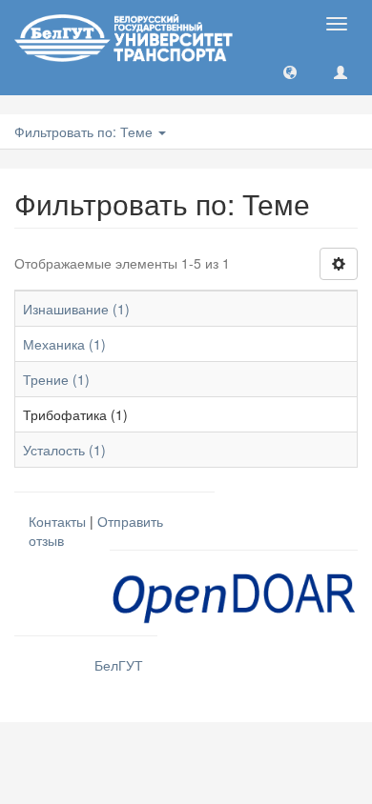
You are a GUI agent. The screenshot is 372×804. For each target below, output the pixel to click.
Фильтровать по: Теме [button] (85, 131)
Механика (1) (64, 343)
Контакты (57, 521)
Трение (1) (56, 379)
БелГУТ (118, 664)
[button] (290, 71)
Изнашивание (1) (76, 308)
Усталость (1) (64, 449)
